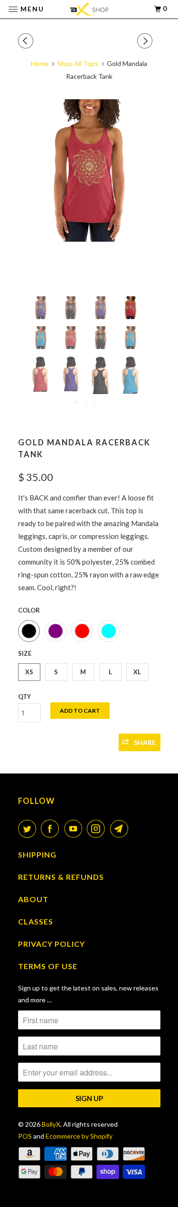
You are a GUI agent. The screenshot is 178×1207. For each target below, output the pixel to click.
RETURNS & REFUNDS (61, 876)
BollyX (51, 1124)
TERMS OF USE (47, 966)
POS (25, 1136)
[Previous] (27, 40)
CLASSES (35, 921)
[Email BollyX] (121, 829)
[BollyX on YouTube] (75, 829)
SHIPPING (37, 854)
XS (29, 672)
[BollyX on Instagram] (98, 829)
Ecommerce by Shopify (79, 1136)
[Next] (146, 40)
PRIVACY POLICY (51, 943)
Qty (24, 696)
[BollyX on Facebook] (52, 829)
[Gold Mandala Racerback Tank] (89, 170)
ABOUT (33, 899)
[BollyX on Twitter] (29, 829)
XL (137, 672)
